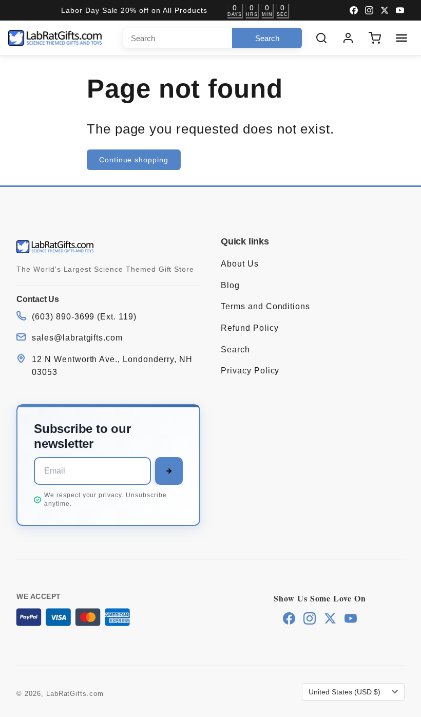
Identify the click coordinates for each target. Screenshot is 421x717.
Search (235, 349)
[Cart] (374, 38)
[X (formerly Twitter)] (384, 10)
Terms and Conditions (265, 306)
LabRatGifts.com (75, 693)
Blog (230, 285)
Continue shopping (133, 160)
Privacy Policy (250, 370)
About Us (240, 263)
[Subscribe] (169, 471)
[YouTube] (400, 10)
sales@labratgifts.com (77, 337)
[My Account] (348, 38)
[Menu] (401, 38)
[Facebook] (353, 10)
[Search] (321, 38)
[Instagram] (369, 10)
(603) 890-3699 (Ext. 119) (84, 316)
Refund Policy (249, 328)
